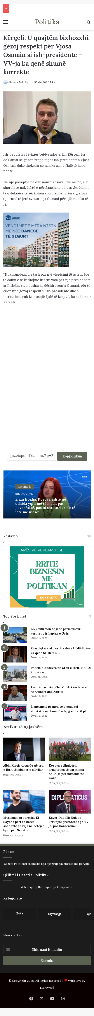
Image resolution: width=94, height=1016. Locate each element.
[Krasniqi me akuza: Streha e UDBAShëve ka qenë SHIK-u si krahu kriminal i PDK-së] (15, 654)
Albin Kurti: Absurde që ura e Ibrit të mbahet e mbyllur (23, 768)
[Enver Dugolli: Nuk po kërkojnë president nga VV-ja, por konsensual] (70, 801)
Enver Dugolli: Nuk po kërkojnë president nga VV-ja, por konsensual (69, 822)
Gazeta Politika (18, 82)
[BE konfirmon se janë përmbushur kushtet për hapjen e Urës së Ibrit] (15, 635)
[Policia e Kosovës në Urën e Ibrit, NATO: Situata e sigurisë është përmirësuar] (15, 674)
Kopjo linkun (72, 456)
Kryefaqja (24, 486)
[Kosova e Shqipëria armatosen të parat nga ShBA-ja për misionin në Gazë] (70, 749)
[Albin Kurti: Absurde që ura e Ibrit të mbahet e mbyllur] (24, 749)
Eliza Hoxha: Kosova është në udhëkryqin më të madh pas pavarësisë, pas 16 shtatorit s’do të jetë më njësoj (45, 505)
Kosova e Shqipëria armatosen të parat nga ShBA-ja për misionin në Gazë (66, 772)
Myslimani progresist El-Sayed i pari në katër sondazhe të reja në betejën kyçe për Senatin (23, 824)
